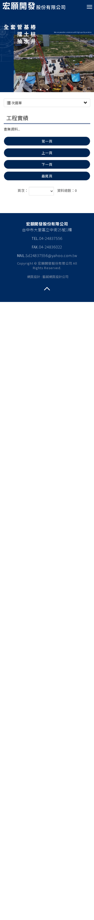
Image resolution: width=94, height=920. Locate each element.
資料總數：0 (67, 190)
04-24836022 (50, 246)
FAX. (35, 246)
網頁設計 (33, 276)
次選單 (16, 102)
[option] (47, 52)
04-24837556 (50, 238)
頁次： (23, 190)
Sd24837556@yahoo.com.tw (51, 255)
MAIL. (21, 255)
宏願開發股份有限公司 (34, 6)
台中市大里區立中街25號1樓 (47, 229)
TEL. (35, 238)
